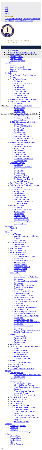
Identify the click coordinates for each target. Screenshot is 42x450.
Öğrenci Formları (20, 263)
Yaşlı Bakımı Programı (22, 409)
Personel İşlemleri (20, 342)
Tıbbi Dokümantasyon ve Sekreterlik (23, 122)
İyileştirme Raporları (21, 246)
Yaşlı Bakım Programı (17, 205)
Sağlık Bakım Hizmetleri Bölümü (21, 183)
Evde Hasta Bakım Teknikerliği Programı (24, 185)
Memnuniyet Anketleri (22, 267)
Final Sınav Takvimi (21, 93)
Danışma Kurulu (16, 59)
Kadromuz (9, 226)
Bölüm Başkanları (20, 354)
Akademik (13, 228)
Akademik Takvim (26, 21)
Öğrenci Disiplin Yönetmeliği (20, 432)
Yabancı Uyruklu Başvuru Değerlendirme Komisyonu (24, 296)
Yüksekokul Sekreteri (22, 358)
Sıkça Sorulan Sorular (17, 379)
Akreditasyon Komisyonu (23, 320)
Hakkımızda (14, 51)
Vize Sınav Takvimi (21, 91)
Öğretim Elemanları (21, 352)
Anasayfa (8, 46)
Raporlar (13, 360)
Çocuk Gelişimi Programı (19, 79)
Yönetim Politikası (16, 57)
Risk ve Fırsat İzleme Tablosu (24, 256)
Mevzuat (8, 424)
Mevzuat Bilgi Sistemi (18, 426)
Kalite (7, 232)
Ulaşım (12, 442)
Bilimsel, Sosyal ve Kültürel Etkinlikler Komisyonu (24, 292)
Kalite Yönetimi (15, 234)
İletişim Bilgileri (15, 440)
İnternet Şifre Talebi (17, 403)
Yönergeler (14, 430)
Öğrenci (8, 371)
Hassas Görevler (20, 271)
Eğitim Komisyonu (21, 305)
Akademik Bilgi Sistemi (13, 19)
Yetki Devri (14, 71)
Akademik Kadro (20, 97)
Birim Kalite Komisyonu (23, 275)
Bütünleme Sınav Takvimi (23, 118)
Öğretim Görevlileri (21, 356)
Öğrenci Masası (15, 436)
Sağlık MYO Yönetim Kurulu (20, 69)
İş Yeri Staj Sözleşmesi (18, 399)
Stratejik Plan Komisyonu (23, 332)
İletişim (8, 434)
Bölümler (8, 73)
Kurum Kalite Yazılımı (18, 250)
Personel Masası (15, 438)
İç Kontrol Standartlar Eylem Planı (22, 369)
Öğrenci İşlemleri (20, 336)
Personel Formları (20, 265)
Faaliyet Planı (19, 258)
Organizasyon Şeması (17, 61)
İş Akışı (12, 334)
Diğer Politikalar (20, 240)
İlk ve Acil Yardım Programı (20, 102)
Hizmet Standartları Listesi (23, 261)
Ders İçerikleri (19, 87)
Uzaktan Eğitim (28, 19)
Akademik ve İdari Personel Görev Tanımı (25, 346)
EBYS (17, 21)
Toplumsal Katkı (16, 248)
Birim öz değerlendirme (22, 362)
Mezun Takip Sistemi (17, 365)
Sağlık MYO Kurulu (17, 67)
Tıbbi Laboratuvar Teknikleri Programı (23, 142)
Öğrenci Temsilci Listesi (18, 397)
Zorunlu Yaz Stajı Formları (19, 405)
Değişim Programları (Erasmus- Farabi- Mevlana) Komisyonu (25, 313)
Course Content (19, 85)
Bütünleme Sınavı (20, 95)
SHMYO (8, 48)
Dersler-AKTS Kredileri (23, 83)
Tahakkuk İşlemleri (21, 340)
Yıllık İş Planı (15, 344)
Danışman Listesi (16, 381)
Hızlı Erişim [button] (9, 17)
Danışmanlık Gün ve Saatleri (24, 395)
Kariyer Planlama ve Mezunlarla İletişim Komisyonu (25, 308)
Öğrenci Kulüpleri (16, 401)
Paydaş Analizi (19, 254)
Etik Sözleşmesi (15, 367)
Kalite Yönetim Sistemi (18, 252)
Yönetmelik (14, 428)
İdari (11, 230)
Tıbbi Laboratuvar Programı (24, 391)
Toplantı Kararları (20, 244)
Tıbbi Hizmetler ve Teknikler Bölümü (23, 99)
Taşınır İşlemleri (20, 338)
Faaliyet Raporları (20, 269)
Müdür (16, 348)
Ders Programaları (16, 373)
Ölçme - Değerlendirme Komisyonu (27, 330)
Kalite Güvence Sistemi (18, 242)
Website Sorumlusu (17, 444)
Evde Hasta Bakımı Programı (24, 407)
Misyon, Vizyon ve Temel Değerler (22, 53)
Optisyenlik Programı (17, 163)
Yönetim (8, 63)
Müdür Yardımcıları (21, 350)
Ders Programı (19, 89)
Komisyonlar (14, 273)
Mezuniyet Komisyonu (22, 299)
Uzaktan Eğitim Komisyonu (24, 285)
